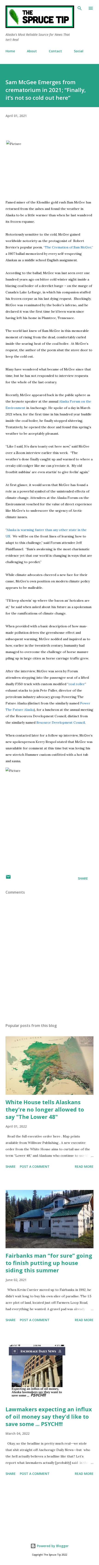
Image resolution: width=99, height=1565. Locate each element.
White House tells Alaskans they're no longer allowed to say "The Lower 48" (45, 1109)
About (32, 51)
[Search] (79, 8)
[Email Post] (8, 878)
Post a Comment (35, 1166)
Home (10, 51)
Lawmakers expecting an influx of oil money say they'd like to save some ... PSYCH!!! (49, 1416)
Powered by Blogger (52, 1546)
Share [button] (83, 878)
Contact (55, 51)
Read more (84, 1166)
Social (78, 51)
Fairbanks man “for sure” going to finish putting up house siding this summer (49, 1263)
